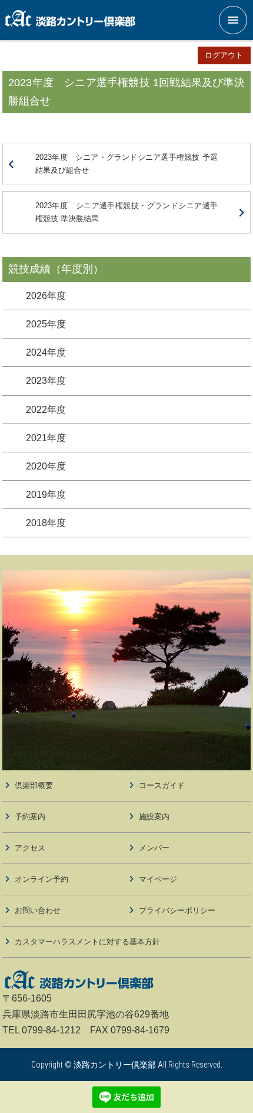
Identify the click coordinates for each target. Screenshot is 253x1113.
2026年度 (46, 296)
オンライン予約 (41, 879)
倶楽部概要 (34, 785)
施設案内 (154, 816)
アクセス (30, 847)
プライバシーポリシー (177, 910)
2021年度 (46, 438)
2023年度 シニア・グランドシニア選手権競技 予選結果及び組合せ (126, 164)
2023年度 (46, 381)
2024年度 (46, 352)
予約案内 (30, 816)
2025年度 (46, 324)
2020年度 (46, 466)
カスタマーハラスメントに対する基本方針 (87, 941)
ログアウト (224, 55)
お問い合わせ (38, 910)
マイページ (158, 879)
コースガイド (162, 785)
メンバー (154, 847)
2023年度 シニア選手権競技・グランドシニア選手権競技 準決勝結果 (126, 212)
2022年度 (46, 410)
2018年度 (46, 523)
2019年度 (46, 495)
